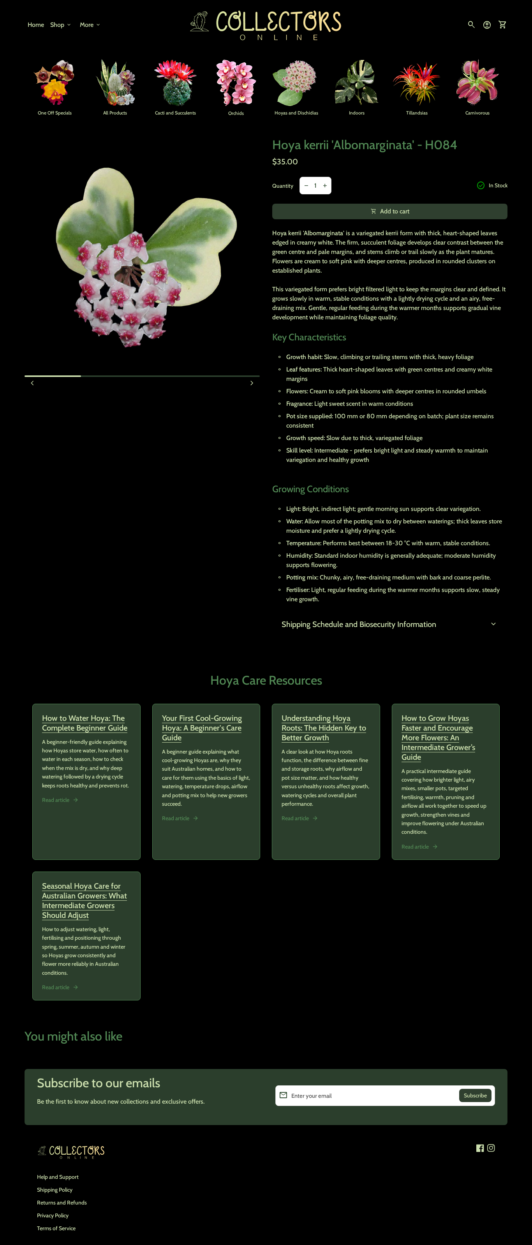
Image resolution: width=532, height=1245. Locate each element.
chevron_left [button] (32, 383)
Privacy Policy (53, 1215)
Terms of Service (56, 1228)
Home (36, 24)
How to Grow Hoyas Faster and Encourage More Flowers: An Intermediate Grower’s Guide (438, 737)
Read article (55, 799)
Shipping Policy (54, 1189)
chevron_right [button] (252, 383)
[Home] (266, 24)
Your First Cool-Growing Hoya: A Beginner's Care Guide (202, 727)
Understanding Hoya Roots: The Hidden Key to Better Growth (324, 727)
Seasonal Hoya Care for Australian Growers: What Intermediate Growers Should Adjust (84, 900)
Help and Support (58, 1176)
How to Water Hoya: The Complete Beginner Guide (84, 723)
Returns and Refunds (62, 1202)
